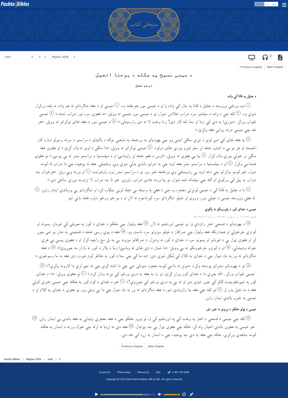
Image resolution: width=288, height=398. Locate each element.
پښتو (274, 4)
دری (267, 4)
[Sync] (191, 394)
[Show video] (251, 58)
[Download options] (280, 58)
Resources (143, 372)
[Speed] (184, 394)
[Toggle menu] (283, 5)
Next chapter (275, 67)
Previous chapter (251, 67)
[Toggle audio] (265, 58)
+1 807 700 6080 (179, 372)
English (259, 4)
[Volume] (159, 394)
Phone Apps (124, 372)
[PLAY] (96, 394)
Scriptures (104, 372)
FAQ (158, 372)
